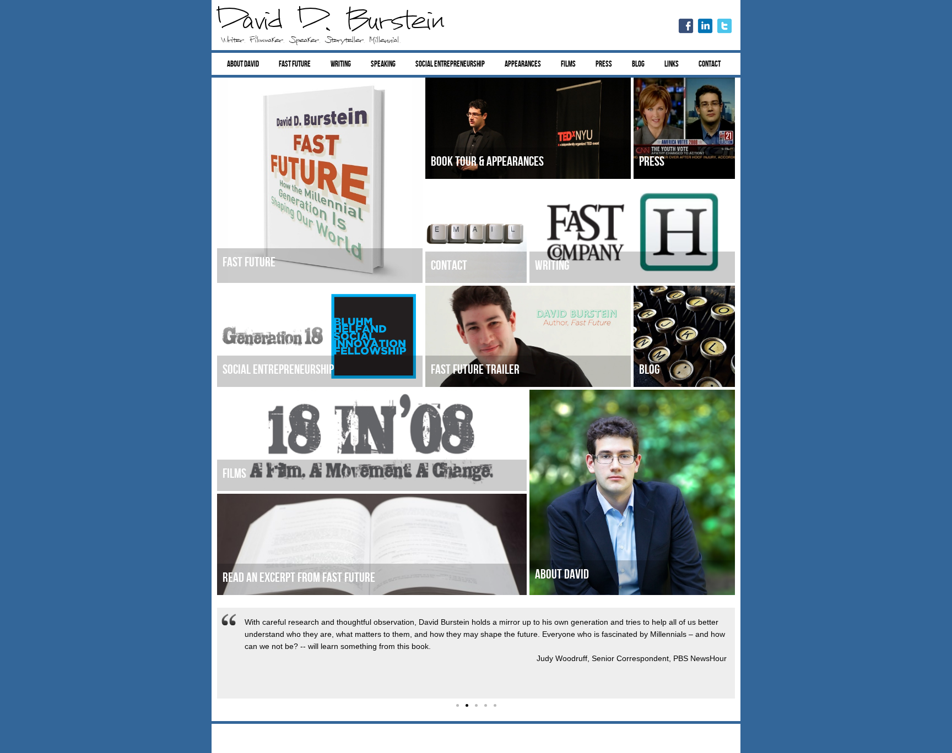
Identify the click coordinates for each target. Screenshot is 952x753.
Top (925, 726)
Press (604, 63)
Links (671, 63)
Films (568, 63)
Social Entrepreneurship (450, 63)
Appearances (523, 63)
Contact (710, 63)
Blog (638, 63)
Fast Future (295, 63)
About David (243, 63)
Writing (341, 63)
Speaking (383, 63)
